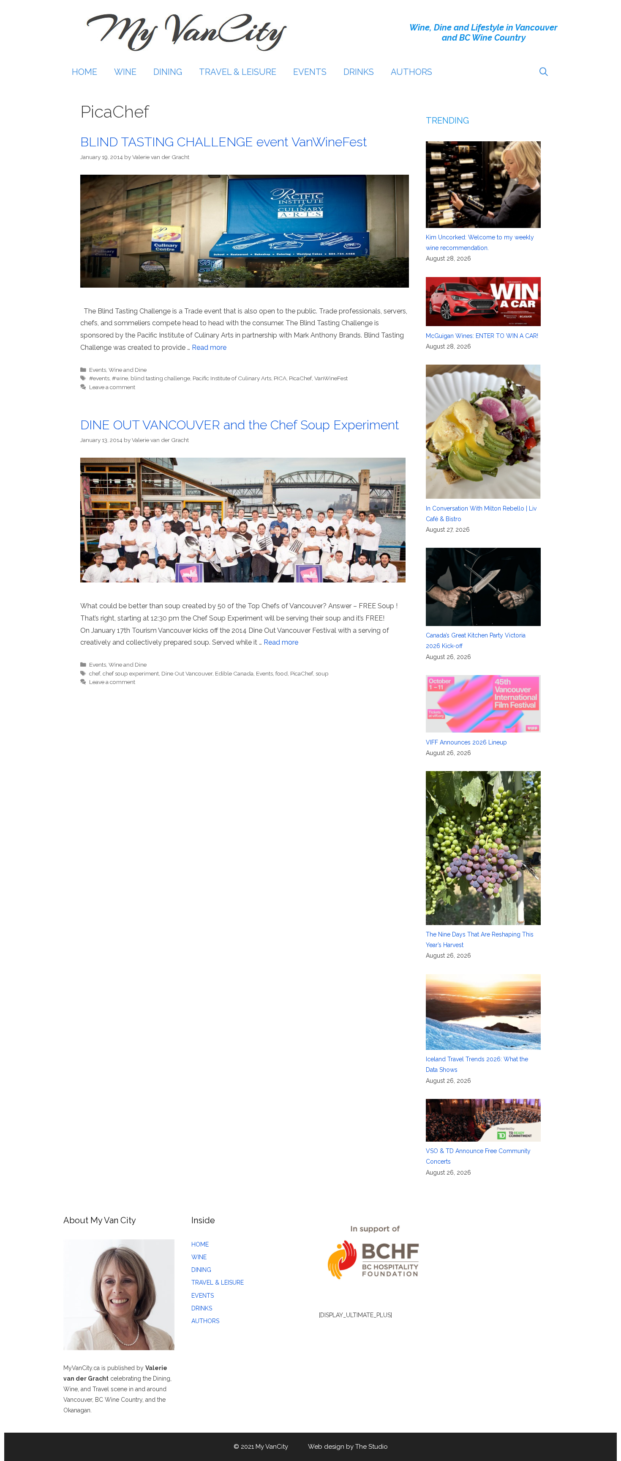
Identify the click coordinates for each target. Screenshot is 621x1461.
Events (97, 369)
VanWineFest (331, 378)
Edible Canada (234, 673)
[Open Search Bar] (544, 72)
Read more (209, 347)
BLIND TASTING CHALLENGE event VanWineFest (223, 142)
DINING (167, 72)
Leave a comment (112, 387)
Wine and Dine (128, 369)
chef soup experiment (131, 673)
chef (94, 673)
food (281, 673)
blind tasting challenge (160, 378)
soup (322, 673)
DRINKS (358, 72)
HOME (84, 72)
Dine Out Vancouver (186, 673)
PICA (280, 378)
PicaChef (300, 378)
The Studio (371, 1446)
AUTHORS (411, 72)
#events (99, 378)
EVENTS (310, 72)
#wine (120, 378)
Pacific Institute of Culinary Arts (232, 378)
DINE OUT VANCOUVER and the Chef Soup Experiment (239, 424)
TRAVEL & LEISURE (237, 72)
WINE (125, 72)
